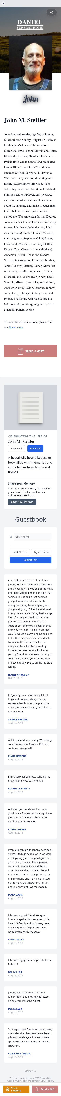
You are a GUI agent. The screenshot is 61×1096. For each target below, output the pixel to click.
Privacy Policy (21, 1080)
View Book (16, 448)
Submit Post (30, 560)
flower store (16, 327)
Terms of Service (40, 1080)
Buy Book (35, 448)
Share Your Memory (22, 501)
